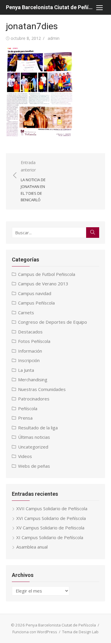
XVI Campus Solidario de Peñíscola (51, 518)
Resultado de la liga (38, 428)
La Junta (26, 370)
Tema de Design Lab (80, 631)
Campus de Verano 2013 (43, 284)
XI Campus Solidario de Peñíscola (49, 537)
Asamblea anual (32, 547)
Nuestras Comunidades (42, 389)
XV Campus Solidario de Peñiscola (50, 528)
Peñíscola (27, 408)
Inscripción (29, 360)
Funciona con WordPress (34, 631)
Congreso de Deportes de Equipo (52, 322)
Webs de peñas (34, 466)
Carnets (26, 312)
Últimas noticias (34, 437)
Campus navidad (34, 293)
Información (30, 351)
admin (53, 38)
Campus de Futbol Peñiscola (46, 274)
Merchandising (32, 379)
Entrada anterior (33, 181)
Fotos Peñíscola (34, 341)
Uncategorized (33, 447)
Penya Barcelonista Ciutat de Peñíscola (49, 7)
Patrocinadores (33, 399)
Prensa (25, 418)
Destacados (30, 332)
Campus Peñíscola (36, 303)
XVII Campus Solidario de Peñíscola (51, 508)
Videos (25, 456)
